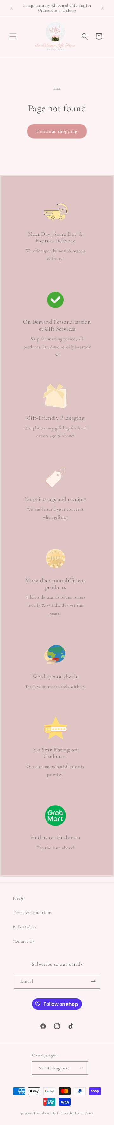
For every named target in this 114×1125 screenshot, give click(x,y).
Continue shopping (57, 131)
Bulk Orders (24, 927)
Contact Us (24, 941)
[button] (13, 36)
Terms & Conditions (32, 912)
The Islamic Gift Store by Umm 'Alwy (63, 1113)
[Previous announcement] (12, 8)
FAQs (18, 898)
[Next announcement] (102, 8)
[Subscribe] (93, 981)
